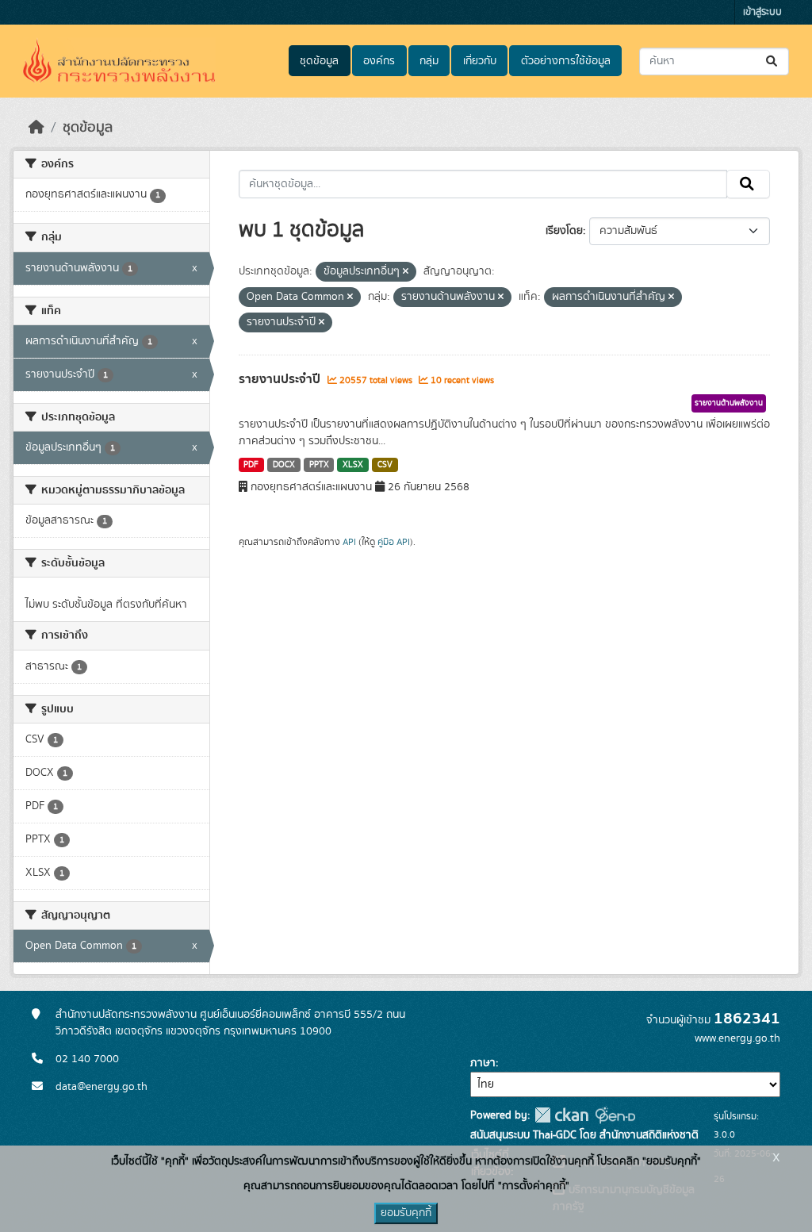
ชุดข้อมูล (319, 61)
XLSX (353, 465)
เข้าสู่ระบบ (762, 12)
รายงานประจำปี (281, 379)
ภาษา (483, 1063)
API (349, 542)
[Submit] (773, 61)
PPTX (319, 465)
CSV (385, 465)
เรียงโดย (564, 231)
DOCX (284, 465)
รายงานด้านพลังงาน (729, 403)
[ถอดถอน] (405, 272)
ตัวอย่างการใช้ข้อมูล (566, 61)
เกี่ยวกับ (479, 61)
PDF (251, 465)
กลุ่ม (429, 61)
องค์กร (379, 61)
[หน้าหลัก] (36, 127)
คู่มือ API (393, 542)
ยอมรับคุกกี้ (406, 1213)
